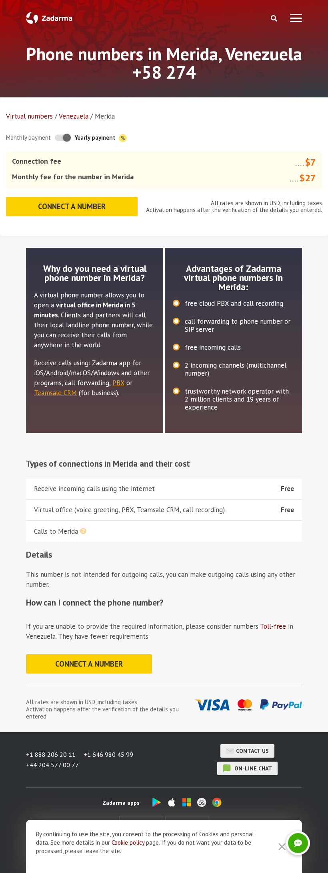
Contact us (252, 750)
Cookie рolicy (128, 842)
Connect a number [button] (72, 206)
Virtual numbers (29, 116)
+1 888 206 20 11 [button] (51, 754)
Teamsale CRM (55, 392)
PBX (118, 382)
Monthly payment (28, 137)
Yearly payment (96, 137)
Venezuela (73, 116)
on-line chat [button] (252, 768)
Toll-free (273, 626)
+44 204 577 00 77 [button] (52, 765)
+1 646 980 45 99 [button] (108, 754)
